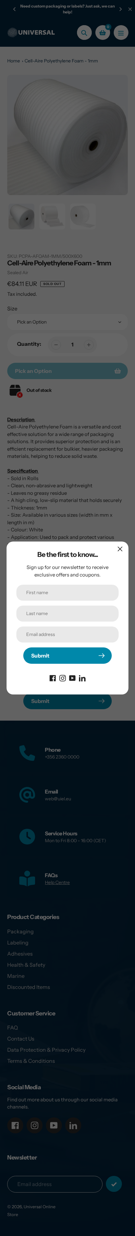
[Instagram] (62, 677)
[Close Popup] (120, 549)
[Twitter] (82, 677)
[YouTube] (72, 677)
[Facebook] (52, 677)
